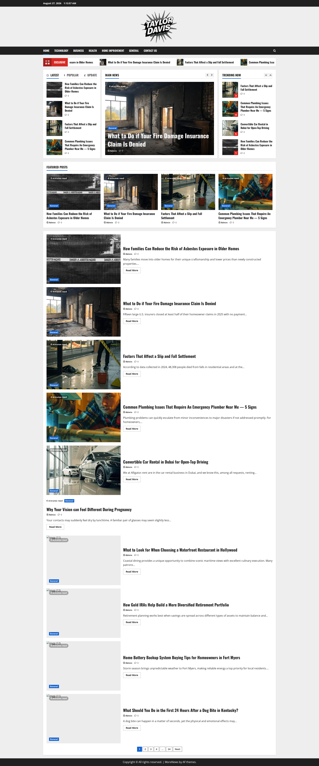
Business (78, 51)
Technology (61, 51)
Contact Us (150, 51)
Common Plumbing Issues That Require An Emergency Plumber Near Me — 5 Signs (266, 62)
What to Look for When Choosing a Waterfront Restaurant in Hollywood (84, 560)
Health (93, 51)
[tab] (53, 75)
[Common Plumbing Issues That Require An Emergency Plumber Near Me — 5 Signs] (245, 192)
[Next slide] (212, 75)
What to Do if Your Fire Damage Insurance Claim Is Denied (112, 62)
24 (169, 749)
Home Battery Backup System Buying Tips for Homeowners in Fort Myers (84, 666)
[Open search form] (274, 50)
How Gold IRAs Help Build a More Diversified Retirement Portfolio (84, 613)
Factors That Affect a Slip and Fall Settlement (182, 62)
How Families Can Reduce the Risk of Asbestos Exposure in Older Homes (54, 90)
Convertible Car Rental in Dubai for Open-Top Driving (230, 109)
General (134, 51)
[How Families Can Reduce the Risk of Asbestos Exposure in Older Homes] (74, 192)
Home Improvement (113, 51)
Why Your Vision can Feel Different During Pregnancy (89, 509)
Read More (133, 271)
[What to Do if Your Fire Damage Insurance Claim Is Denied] (159, 118)
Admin (113, 150)
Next (177, 749)
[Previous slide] (207, 75)
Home (46, 51)
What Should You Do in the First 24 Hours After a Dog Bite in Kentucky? (84, 718)
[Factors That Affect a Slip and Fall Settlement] (188, 192)
